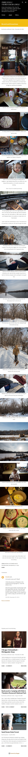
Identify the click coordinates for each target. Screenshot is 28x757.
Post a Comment (6, 600)
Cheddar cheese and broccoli (9, 528)
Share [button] (3, 567)
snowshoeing (5, 565)
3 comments (9, 746)
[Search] (22, 2)
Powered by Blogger (14, 753)
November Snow (13, 563)
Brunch (7, 563)
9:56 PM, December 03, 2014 (12, 597)
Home (3, 15)
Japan (10, 15)
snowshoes (12, 565)
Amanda (7, 577)
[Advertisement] (14, 615)
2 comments (9, 665)
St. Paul (17, 565)
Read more (23, 665)
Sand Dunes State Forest (10, 732)
